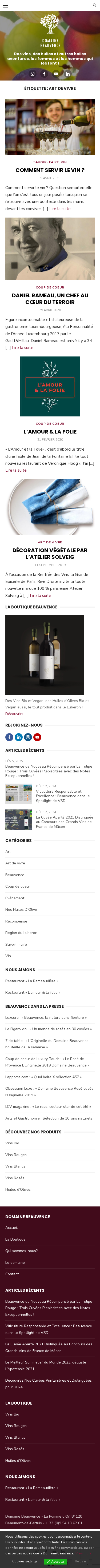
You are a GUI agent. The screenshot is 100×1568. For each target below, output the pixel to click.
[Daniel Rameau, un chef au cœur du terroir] (50, 249)
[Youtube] (56, 74)
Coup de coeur (50, 287)
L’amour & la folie (50, 431)
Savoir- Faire (46, 162)
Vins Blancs (15, 1166)
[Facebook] (44, 74)
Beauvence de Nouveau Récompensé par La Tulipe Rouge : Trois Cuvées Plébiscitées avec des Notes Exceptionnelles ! (48, 771)
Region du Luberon (21, 932)
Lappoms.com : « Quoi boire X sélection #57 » (43, 1077)
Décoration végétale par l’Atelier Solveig (50, 554)
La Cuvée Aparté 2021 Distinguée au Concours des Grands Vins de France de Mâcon (64, 822)
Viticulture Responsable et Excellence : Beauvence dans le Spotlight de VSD (63, 796)
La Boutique (15, 1239)
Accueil (11, 1227)
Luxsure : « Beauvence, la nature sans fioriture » (46, 1017)
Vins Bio (12, 1143)
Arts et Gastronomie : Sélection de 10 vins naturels (48, 1118)
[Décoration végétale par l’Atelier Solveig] (50, 507)
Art (8, 851)
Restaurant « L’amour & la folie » (32, 992)
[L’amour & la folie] (50, 386)
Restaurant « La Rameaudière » (31, 981)
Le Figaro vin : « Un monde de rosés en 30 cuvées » (48, 1029)
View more (83, 1553)
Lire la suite (60, 208)
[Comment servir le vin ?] (50, 127)
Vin (64, 162)
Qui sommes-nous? (21, 1250)
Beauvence (14, 874)
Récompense (16, 921)
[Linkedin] (68, 74)
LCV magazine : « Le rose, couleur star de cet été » (48, 1106)
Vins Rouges (16, 1154)
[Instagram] (33, 74)
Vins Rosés (14, 1178)
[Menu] (5, 5)
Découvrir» (14, 713)
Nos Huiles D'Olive (21, 909)
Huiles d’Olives (18, 1189)
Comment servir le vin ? (50, 170)
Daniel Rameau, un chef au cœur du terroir (50, 299)
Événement (14, 898)
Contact (12, 1274)
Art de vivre (50, 542)
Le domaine (15, 1262)
